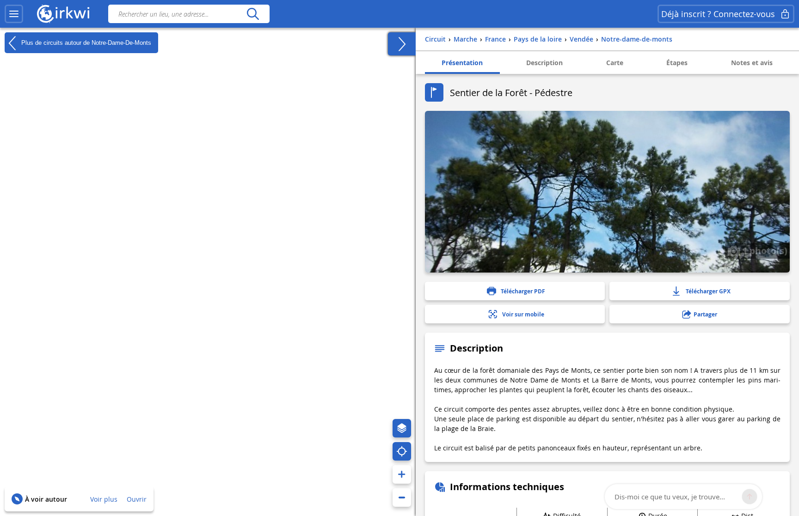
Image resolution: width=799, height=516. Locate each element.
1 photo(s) (763, 250)
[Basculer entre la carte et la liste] (402, 43)
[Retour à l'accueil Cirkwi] (63, 14)
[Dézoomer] (402, 497)
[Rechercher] (252, 13)
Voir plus (103, 499)
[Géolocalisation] (402, 451)
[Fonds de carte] (402, 428)
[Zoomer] (402, 474)
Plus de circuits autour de (85, 42)
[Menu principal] (14, 14)
